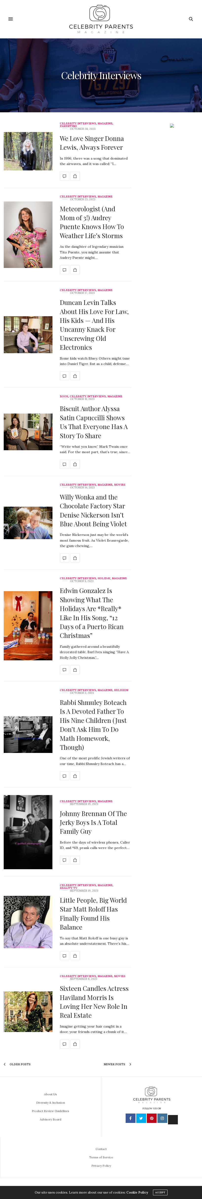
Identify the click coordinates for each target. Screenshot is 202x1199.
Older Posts (20, 1064)
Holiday (104, 578)
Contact (101, 1149)
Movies (119, 484)
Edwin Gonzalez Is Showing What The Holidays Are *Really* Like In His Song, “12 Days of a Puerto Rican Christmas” (92, 613)
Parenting (68, 126)
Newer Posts (115, 1064)
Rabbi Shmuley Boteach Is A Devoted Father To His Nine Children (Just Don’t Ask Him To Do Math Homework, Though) (93, 724)
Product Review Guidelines (50, 1111)
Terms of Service (101, 1157)
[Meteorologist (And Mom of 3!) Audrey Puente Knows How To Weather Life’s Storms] (28, 234)
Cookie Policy (137, 1192)
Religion (121, 690)
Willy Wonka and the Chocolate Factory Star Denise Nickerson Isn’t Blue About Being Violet (93, 510)
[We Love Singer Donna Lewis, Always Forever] (28, 151)
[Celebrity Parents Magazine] (101, 19)
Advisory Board (50, 1119)
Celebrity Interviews (78, 123)
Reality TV (68, 888)
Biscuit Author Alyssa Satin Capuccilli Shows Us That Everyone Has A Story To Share (94, 422)
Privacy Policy (101, 1165)
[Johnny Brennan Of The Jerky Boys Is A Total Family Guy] (28, 832)
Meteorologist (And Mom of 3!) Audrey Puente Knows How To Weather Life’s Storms (92, 222)
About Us (50, 1094)
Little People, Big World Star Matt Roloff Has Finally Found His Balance (93, 913)
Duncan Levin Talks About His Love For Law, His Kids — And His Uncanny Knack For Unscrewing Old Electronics (94, 324)
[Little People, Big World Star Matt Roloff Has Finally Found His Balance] (28, 922)
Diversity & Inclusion (50, 1102)
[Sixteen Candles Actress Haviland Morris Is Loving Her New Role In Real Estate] (28, 1011)
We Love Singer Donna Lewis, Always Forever (92, 142)
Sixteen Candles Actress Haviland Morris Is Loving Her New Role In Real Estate (94, 1001)
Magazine (105, 123)
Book (64, 396)
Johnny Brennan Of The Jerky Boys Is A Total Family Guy (93, 822)
